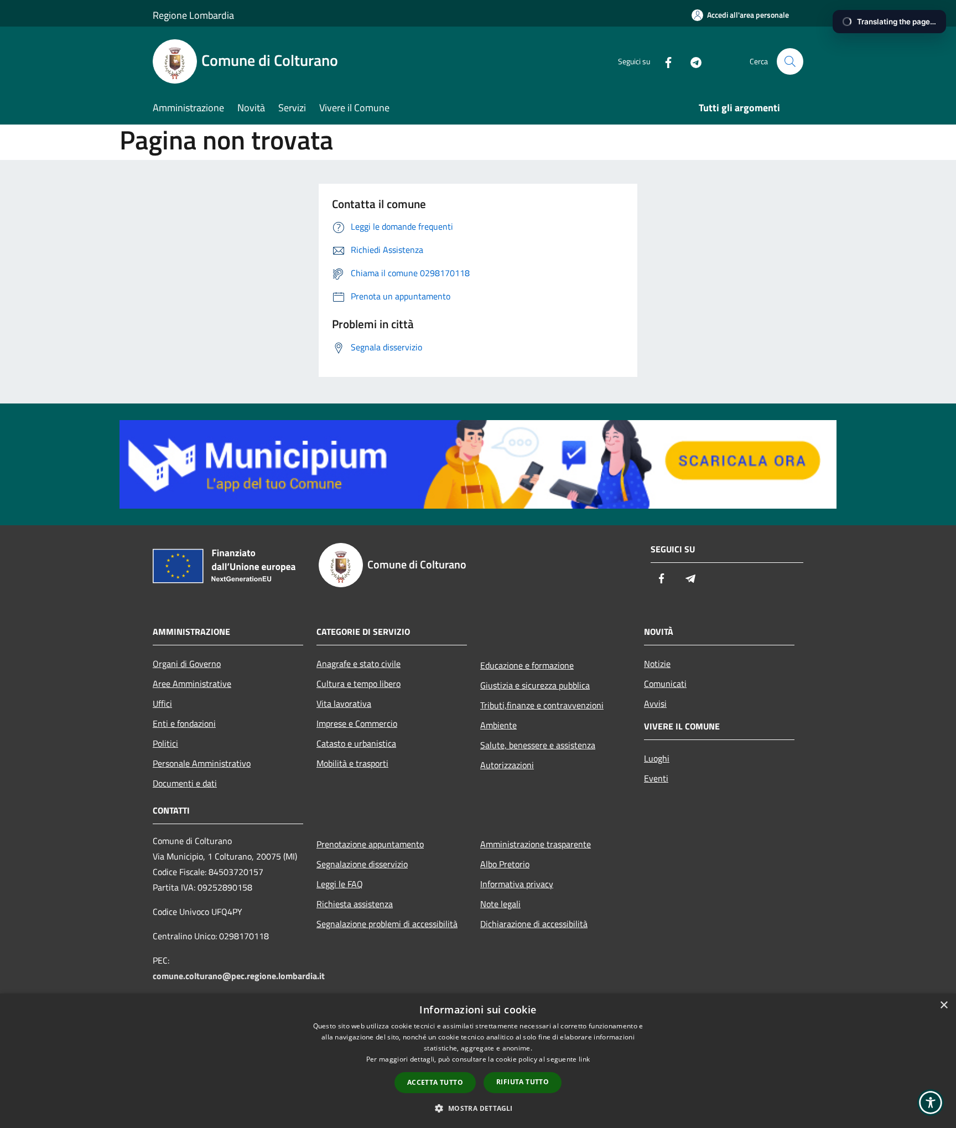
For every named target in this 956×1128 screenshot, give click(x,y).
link (584, 1059)
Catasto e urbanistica (356, 743)
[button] (477, 1108)
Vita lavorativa (343, 703)
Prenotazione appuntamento (370, 844)
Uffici (162, 703)
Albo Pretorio (504, 864)
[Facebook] (664, 61)
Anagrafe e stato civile (358, 663)
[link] (477, 463)
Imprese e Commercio (356, 723)
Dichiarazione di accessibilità (534, 923)
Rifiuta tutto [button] (522, 1081)
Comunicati (665, 683)
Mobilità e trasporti (352, 763)
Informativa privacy (516, 884)
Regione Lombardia (193, 15)
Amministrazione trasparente (535, 844)
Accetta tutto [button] (435, 1082)
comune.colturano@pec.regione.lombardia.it (239, 975)
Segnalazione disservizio (362, 864)
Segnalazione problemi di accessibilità (387, 923)
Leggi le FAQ (339, 884)
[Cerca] (790, 61)
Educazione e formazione (527, 665)
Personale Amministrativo (202, 763)
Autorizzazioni (507, 765)
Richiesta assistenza (354, 903)
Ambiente (498, 725)
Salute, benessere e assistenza (537, 745)
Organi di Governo (187, 663)
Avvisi (655, 703)
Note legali (500, 903)
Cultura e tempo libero (358, 683)
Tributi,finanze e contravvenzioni (542, 705)
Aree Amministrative (192, 683)
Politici (165, 743)
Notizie (657, 663)
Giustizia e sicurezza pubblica (535, 685)
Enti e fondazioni (184, 723)
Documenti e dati (185, 783)
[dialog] (478, 1061)
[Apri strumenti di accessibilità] (930, 1102)
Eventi (656, 778)
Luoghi (656, 758)
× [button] (943, 1005)
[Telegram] (691, 61)
